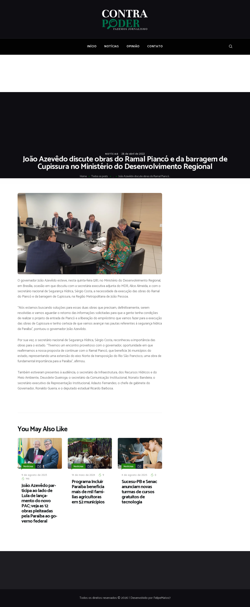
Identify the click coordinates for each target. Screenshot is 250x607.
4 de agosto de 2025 (134, 474)
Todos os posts (99, 176)
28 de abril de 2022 (133, 153)
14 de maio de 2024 (83, 474)
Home (83, 176)
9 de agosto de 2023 (34, 474)
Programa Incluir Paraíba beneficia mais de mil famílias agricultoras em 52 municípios (88, 492)
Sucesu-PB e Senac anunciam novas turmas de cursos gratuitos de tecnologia (139, 492)
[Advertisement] (125, 121)
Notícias (112, 153)
